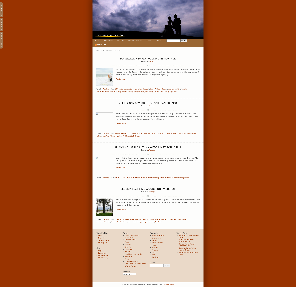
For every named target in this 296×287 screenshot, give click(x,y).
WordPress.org (103, 258)
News (154, 245)
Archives (128, 244)
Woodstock (158, 222)
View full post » (121, 79)
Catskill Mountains (135, 219)
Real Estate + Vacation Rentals (135, 264)
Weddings (151, 61)
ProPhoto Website (169, 284)
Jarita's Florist (156, 133)
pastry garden (159, 178)
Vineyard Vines (158, 92)
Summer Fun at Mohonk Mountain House (187, 245)
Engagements (156, 238)
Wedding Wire (103, 243)
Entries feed (102, 253)
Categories (108, 40)
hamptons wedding (174, 89)
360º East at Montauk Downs (125, 89)
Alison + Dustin (120, 178)
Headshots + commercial (133, 254)
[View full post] (104, 77)
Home (97, 40)
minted (102, 92)
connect (127, 252)
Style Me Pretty (103, 240)
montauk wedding (127, 92)
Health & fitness (157, 243)
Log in (100, 251)
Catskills (145, 219)
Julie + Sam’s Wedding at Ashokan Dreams (148, 103)
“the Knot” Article (130, 240)
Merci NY (101, 238)
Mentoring (128, 256)
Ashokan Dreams (120, 133)
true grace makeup (148, 222)
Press (148, 40)
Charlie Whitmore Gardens (158, 89)
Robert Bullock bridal (133, 136)
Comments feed (103, 255)
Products (155, 250)
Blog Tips (128, 247)
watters (186, 178)
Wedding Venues (135, 40)
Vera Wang (149, 92)
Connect (158, 40)
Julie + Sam (177, 133)
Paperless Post (121, 136)
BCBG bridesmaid (133, 133)
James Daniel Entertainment (135, 178)
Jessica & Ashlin (179, 219)
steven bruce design (134, 222)
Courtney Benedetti (154, 219)
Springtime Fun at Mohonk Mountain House (187, 249)
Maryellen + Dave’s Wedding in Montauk (148, 58)
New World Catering (108, 136)
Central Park (129, 249)
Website (120, 40)
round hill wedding (178, 178)
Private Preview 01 (131, 261)
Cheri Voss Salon (145, 133)
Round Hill (168, 178)
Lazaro (147, 178)
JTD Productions (167, 133)
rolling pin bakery (139, 92)
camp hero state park (142, 89)
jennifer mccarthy (167, 219)
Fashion (154, 240)
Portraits (155, 247)
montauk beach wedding (113, 92)
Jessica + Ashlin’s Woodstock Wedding (148, 189)
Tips (153, 255)
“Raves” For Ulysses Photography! (132, 236)
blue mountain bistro (122, 219)
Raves (154, 252)
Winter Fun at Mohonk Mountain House (186, 240)
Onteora (107, 222)
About (127, 242)
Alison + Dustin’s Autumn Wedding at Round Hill (148, 147)
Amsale (100, 235)
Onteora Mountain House (119, 222)
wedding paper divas (170, 92)
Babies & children (158, 235)
